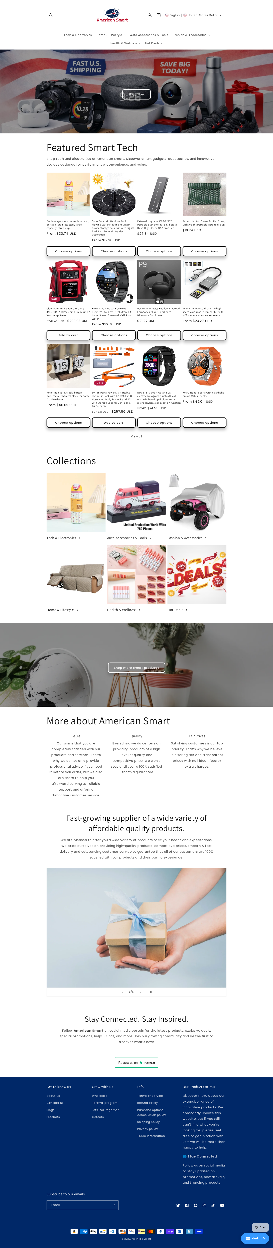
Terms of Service (150, 1096)
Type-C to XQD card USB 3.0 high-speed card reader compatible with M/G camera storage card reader (203, 312)
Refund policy (147, 1103)
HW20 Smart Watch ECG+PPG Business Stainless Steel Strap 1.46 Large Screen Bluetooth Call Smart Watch (112, 313)
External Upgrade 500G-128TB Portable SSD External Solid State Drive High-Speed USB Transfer (157, 225)
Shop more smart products (136, 668)
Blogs (50, 1110)
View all (136, 436)
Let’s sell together (105, 1110)
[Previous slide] (122, 992)
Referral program (105, 1103)
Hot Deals (175, 609)
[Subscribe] (114, 1205)
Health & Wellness (121, 609)
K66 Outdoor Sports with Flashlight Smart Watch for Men (203, 394)
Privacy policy (147, 1129)
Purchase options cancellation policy (151, 1112)
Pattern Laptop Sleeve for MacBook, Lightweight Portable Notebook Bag (204, 223)
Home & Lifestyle (60, 609)
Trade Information (151, 1136)
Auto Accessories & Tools (127, 538)
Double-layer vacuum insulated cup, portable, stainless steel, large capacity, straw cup (68, 225)
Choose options (68, 251)
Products (53, 1117)
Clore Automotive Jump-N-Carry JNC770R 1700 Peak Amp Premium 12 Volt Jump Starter (68, 312)
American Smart (141, 1238)
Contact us (55, 1103)
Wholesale (99, 1096)
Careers (98, 1117)
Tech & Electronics (61, 538)
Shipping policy (148, 1122)
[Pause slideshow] (150, 992)
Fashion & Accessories (184, 538)
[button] (51, 15)
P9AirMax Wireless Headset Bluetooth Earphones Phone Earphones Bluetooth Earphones (159, 312)
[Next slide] (140, 992)
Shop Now (136, 94)
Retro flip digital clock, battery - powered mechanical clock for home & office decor (68, 396)
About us (53, 1096)
